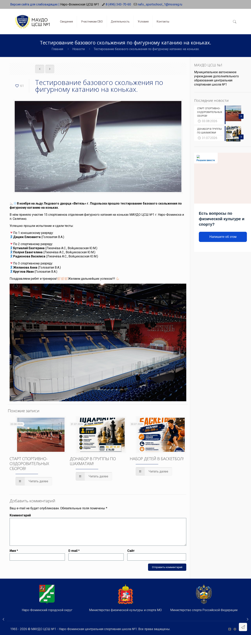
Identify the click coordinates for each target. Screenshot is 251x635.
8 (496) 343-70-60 (118, 4)
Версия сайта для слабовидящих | (34, 4)
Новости (78, 49)
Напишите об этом (222, 236)
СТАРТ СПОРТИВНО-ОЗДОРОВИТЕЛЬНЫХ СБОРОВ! (29, 463)
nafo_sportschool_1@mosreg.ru (160, 4)
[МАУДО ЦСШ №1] (32, 18)
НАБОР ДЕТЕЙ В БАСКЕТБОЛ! (157, 458)
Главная (57, 49)
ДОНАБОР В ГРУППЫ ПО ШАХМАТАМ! (93, 461)
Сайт (131, 551)
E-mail (74, 551)
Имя (14, 551)
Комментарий (20, 515)
